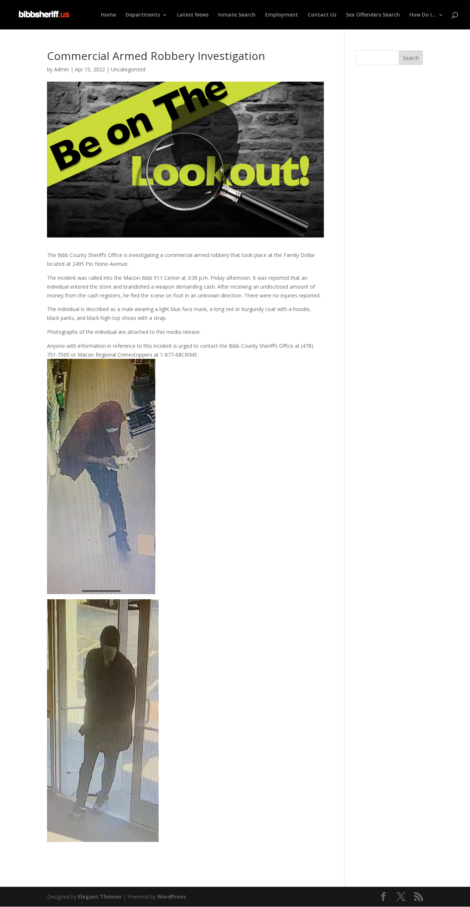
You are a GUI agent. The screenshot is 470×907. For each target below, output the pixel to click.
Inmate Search (237, 15)
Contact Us (322, 15)
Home (108, 15)
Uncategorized (128, 69)
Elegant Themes (100, 896)
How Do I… (422, 15)
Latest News (193, 15)
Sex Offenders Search (373, 15)
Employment (281, 15)
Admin (61, 69)
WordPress (171, 896)
